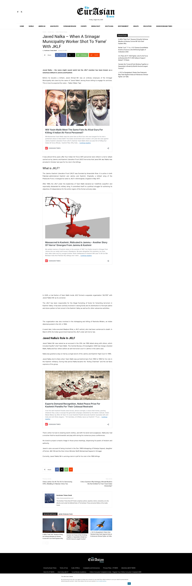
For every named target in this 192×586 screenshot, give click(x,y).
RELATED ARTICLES (50, 514)
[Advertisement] (77, 64)
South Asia (51, 32)
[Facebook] (17, 12)
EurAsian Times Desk (50, 50)
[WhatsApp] (66, 470)
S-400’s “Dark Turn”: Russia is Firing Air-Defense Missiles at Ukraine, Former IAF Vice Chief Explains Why (53, 536)
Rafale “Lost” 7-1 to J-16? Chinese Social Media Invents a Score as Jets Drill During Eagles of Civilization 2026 (133, 50)
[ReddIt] (71, 470)
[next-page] (47, 543)
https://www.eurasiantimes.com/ (65, 498)
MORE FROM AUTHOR (66, 514)
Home (44, 32)
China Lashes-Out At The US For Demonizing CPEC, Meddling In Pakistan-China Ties (57, 483)
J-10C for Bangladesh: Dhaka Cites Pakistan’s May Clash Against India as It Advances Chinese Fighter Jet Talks (101, 534)
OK (129, 583)
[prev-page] (44, 543)
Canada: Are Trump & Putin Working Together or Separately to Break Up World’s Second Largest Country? (76, 537)
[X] (21, 12)
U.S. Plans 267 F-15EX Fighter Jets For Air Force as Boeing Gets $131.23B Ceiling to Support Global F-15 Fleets (133, 58)
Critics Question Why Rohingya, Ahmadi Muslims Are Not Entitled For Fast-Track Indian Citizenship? (96, 484)
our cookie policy (101, 581)
